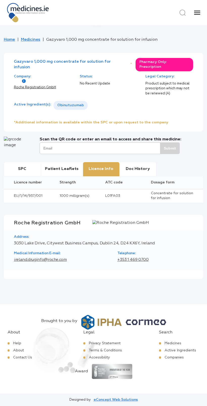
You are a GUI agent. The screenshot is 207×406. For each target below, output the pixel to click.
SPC (22, 169)
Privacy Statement (105, 343)
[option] (71, 105)
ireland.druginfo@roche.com (40, 260)
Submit (170, 148)
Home (9, 40)
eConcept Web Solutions (116, 399)
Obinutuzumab (70, 105)
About (18, 350)
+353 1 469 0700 (133, 260)
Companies (174, 357)
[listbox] (71, 105)
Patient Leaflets (62, 169)
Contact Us (22, 357)
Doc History (138, 169)
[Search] (182, 13)
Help (17, 343)
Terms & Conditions (105, 350)
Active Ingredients (180, 350)
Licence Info (101, 169)
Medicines (30, 40)
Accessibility (99, 357)
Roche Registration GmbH (35, 87)
